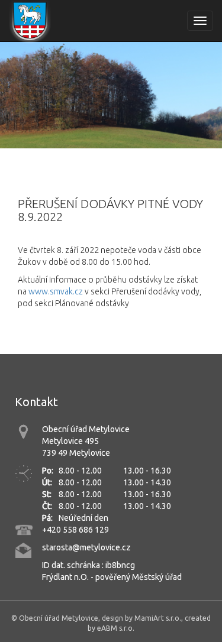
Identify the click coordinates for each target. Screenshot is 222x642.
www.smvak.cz (55, 291)
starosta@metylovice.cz (86, 547)
